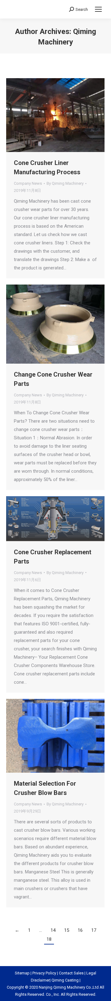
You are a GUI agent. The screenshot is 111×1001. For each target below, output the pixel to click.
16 (80, 930)
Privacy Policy (44, 973)
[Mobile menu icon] (98, 9)
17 (93, 930)
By (65, 183)
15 (66, 930)
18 (49, 939)
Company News (28, 183)
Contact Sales (71, 973)
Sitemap (22, 973)
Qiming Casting (65, 980)
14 (53, 930)
